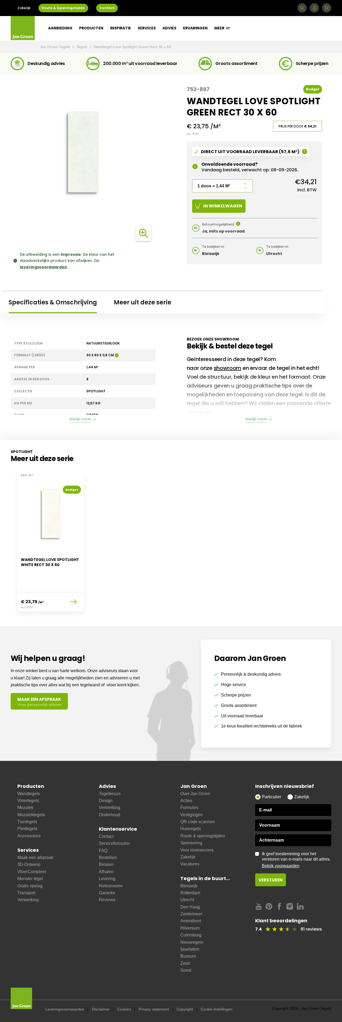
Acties (186, 800)
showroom (228, 368)
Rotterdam (190, 893)
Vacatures (189, 864)
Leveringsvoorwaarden (64, 1009)
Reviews (107, 899)
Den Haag (190, 907)
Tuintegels (27, 821)
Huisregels (190, 828)
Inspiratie (120, 28)
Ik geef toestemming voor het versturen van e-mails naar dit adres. (296, 859)
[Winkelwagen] (326, 8)
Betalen (106, 864)
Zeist (185, 963)
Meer (219, 28)
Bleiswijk (188, 886)
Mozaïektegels (31, 814)
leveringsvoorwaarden (43, 267)
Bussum (188, 956)
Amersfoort (190, 921)
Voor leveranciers (196, 850)
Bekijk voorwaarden (281, 866)
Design (105, 800)
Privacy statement (154, 1009)
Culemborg (190, 935)
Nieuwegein (191, 942)
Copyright (185, 1009)
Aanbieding (60, 28)
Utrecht (187, 899)
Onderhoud (109, 814)
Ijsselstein (189, 949)
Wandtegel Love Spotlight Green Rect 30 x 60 (132, 47)
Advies (169, 28)
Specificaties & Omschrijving (53, 302)
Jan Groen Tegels (55, 47)
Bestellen (108, 857)
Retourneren (111, 886)
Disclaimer (101, 1009)
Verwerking (28, 899)
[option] (51, 545)
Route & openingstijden (202, 836)
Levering (107, 878)
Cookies (124, 1009)
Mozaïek (25, 807)
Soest (185, 970)
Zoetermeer (191, 914)
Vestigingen (191, 814)
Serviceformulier (114, 843)
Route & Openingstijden (63, 8)
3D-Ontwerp (28, 864)
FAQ (103, 850)
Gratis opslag (29, 886)
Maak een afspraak (35, 857)
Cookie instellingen (216, 1009)
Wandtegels (28, 793)
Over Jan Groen (195, 793)
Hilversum (190, 928)
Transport (26, 893)
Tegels (82, 47)
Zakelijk (23, 7)
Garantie (107, 893)
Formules (189, 807)
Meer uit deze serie (142, 302)
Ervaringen (195, 28)
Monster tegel (30, 878)
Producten (91, 28)
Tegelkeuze (110, 793)
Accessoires (29, 836)
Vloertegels (28, 800)
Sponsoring (191, 843)
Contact (107, 8)
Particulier (271, 797)
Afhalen (106, 871)
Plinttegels (27, 828)
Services (147, 28)
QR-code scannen (197, 821)
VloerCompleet (31, 871)
